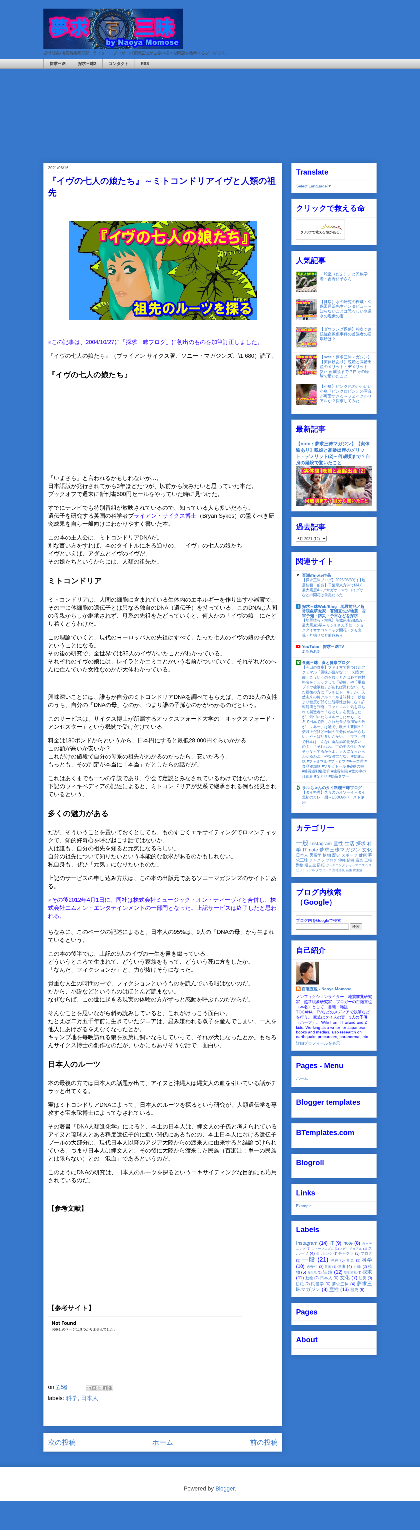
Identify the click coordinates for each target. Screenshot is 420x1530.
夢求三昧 (340, 1284)
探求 (361, 843)
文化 (367, 850)
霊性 (338, 843)
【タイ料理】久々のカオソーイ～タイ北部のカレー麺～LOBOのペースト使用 (333, 797)
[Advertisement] (210, 112)
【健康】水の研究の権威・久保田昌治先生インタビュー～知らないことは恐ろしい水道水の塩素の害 (346, 308)
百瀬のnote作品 (316, 575)
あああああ (311, 651)
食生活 (357, 870)
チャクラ (317, 860)
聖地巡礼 (338, 870)
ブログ (331, 860)
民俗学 (315, 855)
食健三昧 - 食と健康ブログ (326, 662)
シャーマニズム (357, 865)
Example (304, 1205)
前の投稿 (264, 1442)
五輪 (368, 860)
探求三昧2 (87, 63)
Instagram (321, 843)
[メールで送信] (88, 1388)
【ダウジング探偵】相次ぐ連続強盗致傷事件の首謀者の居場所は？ (346, 334)
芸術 (349, 870)
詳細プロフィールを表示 (318, 1043)
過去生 (310, 865)
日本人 (89, 1398)
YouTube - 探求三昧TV (323, 646)
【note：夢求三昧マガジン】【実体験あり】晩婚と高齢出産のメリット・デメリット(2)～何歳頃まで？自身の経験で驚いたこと (346, 366)
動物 (299, 865)
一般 (302, 843)
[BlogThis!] (94, 1388)
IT (305, 850)
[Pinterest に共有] (110, 1388)
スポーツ (349, 855)
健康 (363, 855)
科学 (71, 1398)
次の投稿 (62, 1442)
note (313, 850)
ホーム (162, 1442)
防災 (351, 860)
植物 (327, 855)
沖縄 (342, 860)
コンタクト (119, 63)
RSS (145, 63)
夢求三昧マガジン (339, 850)
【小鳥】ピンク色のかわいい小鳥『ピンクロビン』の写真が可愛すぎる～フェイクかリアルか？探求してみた (346, 393)
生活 (349, 843)
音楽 (359, 860)
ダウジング (323, 870)
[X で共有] (99, 1388)
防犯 (321, 865)
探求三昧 (58, 63)
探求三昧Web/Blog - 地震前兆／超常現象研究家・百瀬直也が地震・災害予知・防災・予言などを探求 (334, 611)
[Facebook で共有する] (105, 1388)
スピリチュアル (351, 1248)
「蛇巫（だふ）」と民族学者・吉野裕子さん (344, 276)
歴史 (336, 855)
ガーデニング (335, 865)
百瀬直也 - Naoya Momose (326, 989)
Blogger (225, 1488)
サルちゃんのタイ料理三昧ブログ (332, 787)
